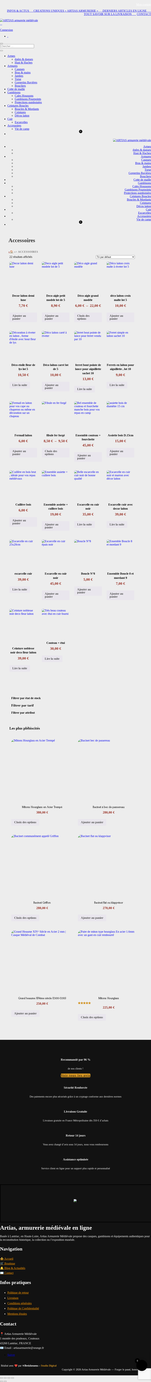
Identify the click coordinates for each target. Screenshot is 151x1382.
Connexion (6, 29)
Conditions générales (19, 1303)
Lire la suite (19, 385)
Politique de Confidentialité (23, 1308)
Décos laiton (22, 115)
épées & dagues (24, 59)
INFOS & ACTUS (20, 10)
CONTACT (144, 14)
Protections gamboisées (28, 102)
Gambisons (13, 92)
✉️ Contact (6, 1272)
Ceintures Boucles (18, 105)
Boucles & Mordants (27, 109)
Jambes (19, 75)
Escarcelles (21, 122)
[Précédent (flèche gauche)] (1, 1381)
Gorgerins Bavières (26, 82)
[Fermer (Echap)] (12, 1378)
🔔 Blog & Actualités (12, 1268)
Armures (12, 65)
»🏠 (10, 251)
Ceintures (20, 112)
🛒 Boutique (7, 1263)
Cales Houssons (24, 95)
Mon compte (143, 4)
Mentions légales (17, 1313)
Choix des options (83, 317)
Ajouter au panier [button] (19, 317)
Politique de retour (18, 1292)
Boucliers (20, 85)
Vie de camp (22, 128)
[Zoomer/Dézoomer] (1, 1378)
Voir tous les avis (75, 1075)
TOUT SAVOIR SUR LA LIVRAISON (110, 14)
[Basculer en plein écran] (5, 1378)
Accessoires (14, 125)
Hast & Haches (23, 62)
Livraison (12, 1297)
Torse (18, 79)
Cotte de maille (16, 89)
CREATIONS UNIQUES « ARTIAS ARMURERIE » (68, 10)
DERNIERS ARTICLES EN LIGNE (127, 10)
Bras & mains (23, 72)
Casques (19, 69)
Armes (11, 55)
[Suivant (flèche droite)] (5, 1381)
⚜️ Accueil (6, 1258)
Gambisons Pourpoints (28, 99)
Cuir (10, 118)
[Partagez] (8, 1378)
